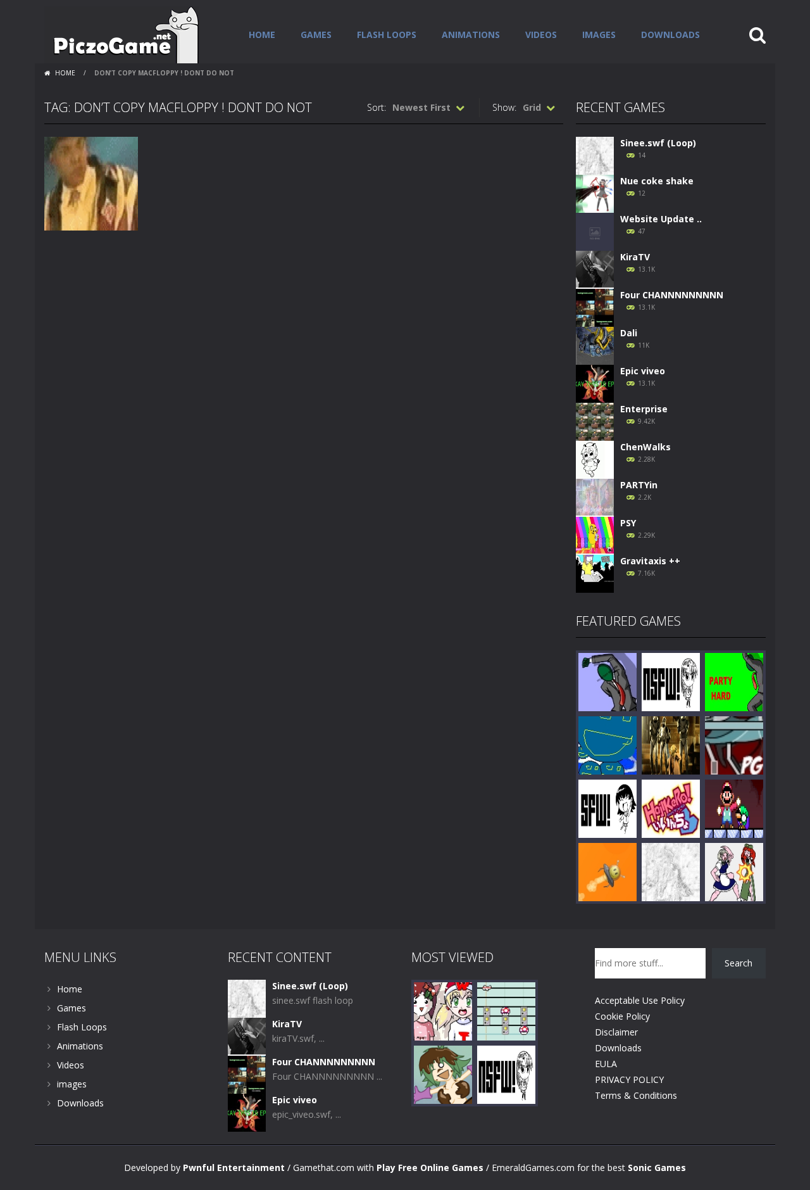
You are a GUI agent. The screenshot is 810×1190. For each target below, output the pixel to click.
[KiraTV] (595, 269)
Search (738, 963)
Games (316, 34)
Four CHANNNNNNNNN (671, 295)
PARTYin (638, 485)
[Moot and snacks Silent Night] (443, 1010)
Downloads (670, 34)
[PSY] (595, 535)
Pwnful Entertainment (234, 1168)
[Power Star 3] (734, 808)
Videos (541, 34)
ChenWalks (645, 447)
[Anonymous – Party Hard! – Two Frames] (734, 681)
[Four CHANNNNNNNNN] (595, 307)
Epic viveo (642, 371)
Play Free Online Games (430, 1168)
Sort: (376, 107)
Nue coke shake (657, 181)
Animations (471, 34)
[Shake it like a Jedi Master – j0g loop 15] (670, 744)
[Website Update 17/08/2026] (595, 231)
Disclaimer (616, 1032)
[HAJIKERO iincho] (670, 808)
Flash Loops (386, 34)
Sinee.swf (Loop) (658, 143)
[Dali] (595, 345)
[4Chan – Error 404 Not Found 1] (670, 681)
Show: (504, 107)
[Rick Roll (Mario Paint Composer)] (506, 1010)
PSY (628, 523)
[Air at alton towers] (734, 744)
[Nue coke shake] (595, 193)
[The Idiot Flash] (607, 744)
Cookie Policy (622, 1016)
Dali (628, 333)
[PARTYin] (595, 497)
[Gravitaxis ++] (595, 573)
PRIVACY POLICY (629, 1079)
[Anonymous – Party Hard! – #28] (607, 681)
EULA (606, 1064)
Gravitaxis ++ (650, 561)
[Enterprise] (595, 421)
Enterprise (644, 409)
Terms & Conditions (636, 1095)
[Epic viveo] (595, 383)
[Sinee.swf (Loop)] (595, 155)
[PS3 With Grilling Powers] (607, 808)
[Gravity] (607, 871)
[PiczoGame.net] (121, 34)
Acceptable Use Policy (640, 1000)
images (599, 34)
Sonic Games (657, 1168)
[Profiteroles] (443, 1074)
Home (262, 34)
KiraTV (635, 257)
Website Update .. (661, 219)
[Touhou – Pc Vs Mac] (734, 871)
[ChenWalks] (595, 459)
